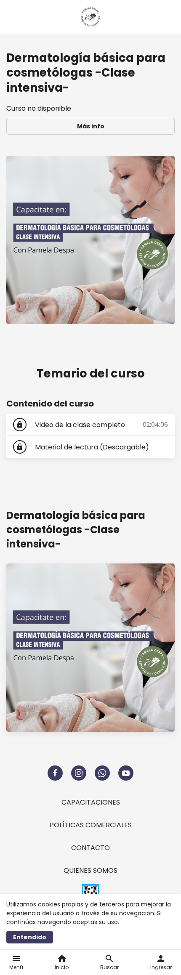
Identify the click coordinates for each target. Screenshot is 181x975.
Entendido (29, 937)
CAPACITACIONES (90, 802)
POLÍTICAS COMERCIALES (91, 825)
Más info (90, 126)
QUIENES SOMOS (90, 870)
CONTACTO (90, 848)
